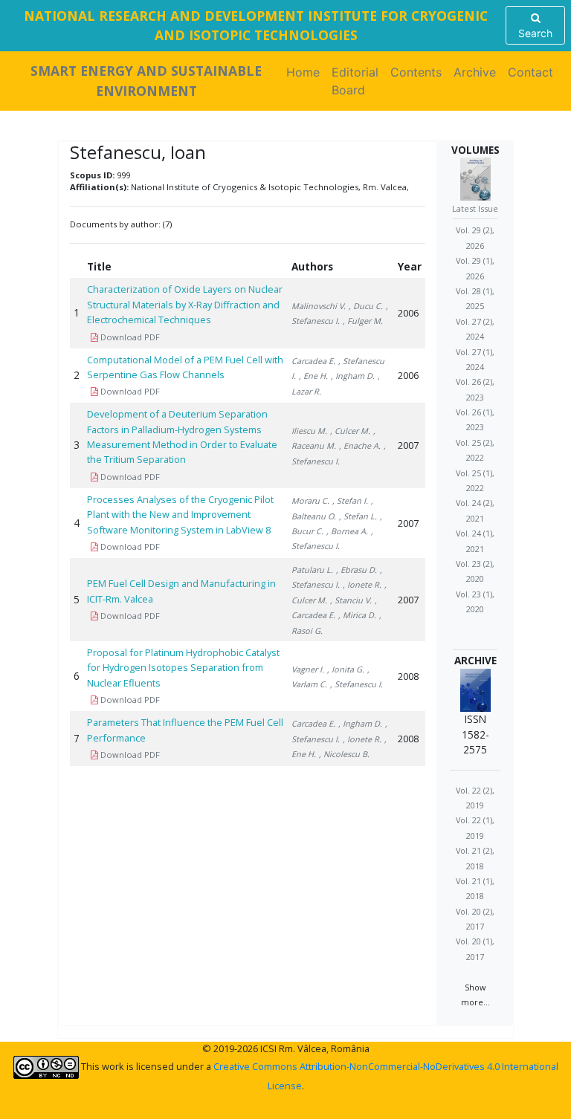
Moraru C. (310, 500)
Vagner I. (307, 669)
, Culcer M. (350, 430)
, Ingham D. (353, 375)
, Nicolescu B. (344, 753)
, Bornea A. (347, 530)
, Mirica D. (357, 614)
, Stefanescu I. (356, 684)
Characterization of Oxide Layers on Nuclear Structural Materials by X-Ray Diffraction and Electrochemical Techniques (185, 304)
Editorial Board (355, 81)
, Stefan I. (350, 500)
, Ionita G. (345, 669)
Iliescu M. (309, 430)
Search (535, 33)
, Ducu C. (366, 305)
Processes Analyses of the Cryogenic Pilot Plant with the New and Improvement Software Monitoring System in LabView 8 (180, 514)
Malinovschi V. (318, 305)
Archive (475, 72)
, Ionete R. (362, 584)
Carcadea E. (313, 360)
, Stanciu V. (351, 600)
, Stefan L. (358, 516)
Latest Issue (475, 208)
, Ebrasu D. (356, 569)
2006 (408, 313)
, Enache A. (360, 445)
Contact (530, 72)
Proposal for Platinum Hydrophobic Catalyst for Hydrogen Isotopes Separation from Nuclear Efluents (183, 668)
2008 (408, 676)
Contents (416, 72)
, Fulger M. (363, 320)
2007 (408, 445)
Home (306, 72)
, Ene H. (313, 375)
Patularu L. (312, 569)
